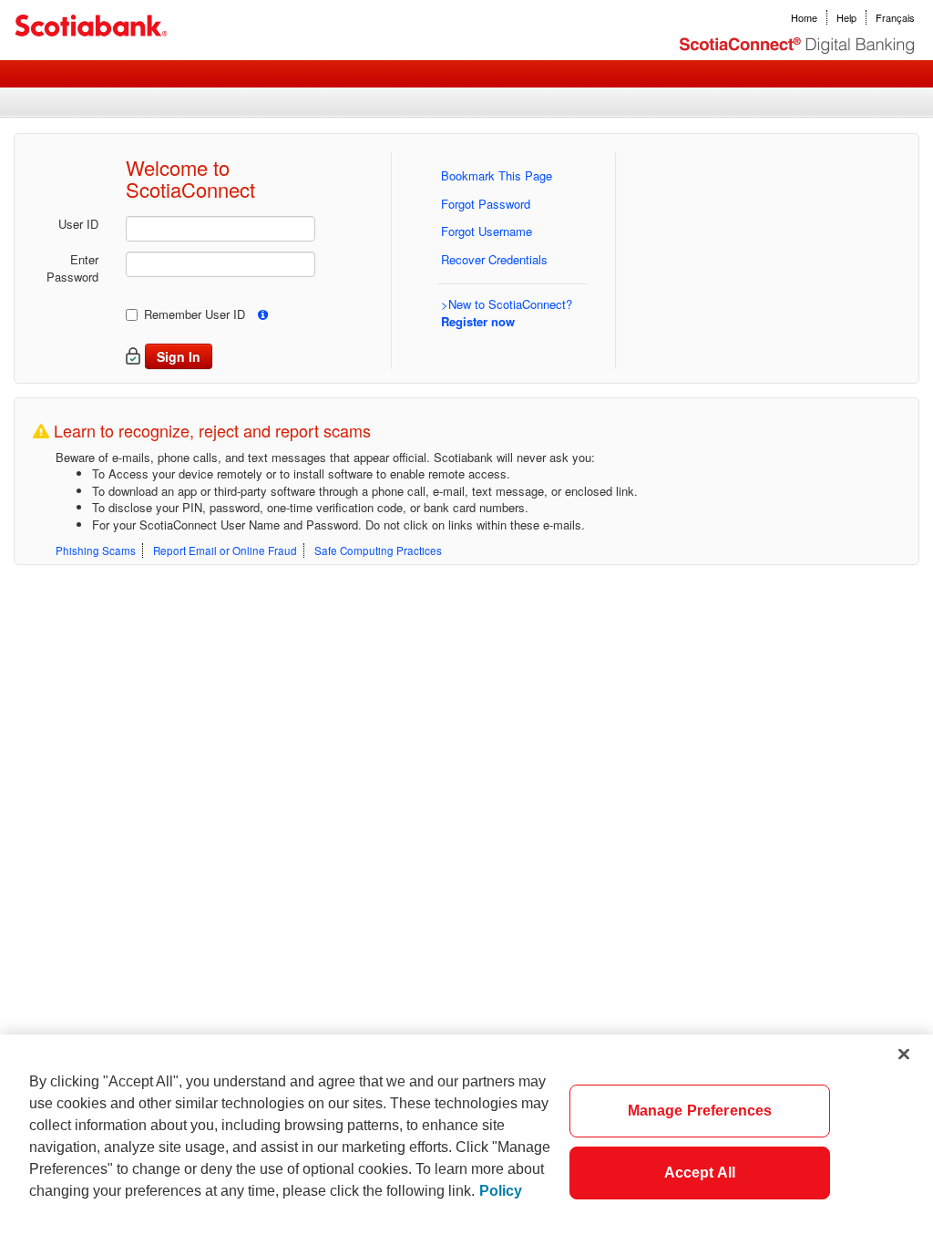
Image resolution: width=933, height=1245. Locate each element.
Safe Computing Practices (378, 550)
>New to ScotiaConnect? (506, 312)
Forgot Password (485, 203)
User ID (78, 224)
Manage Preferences (700, 1110)
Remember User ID (194, 314)
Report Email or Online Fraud (225, 550)
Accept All (700, 1172)
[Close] (904, 1054)
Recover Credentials (494, 259)
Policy (500, 1191)
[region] (466, 1139)
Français (895, 17)
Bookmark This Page (496, 175)
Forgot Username (486, 231)
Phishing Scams (96, 550)
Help (846, 17)
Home (804, 17)
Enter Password (72, 268)
